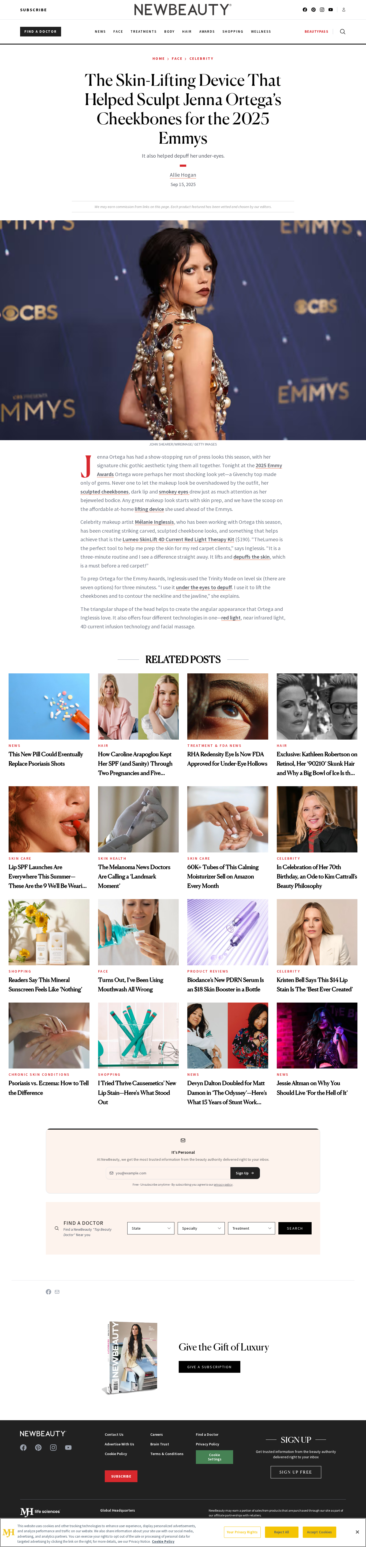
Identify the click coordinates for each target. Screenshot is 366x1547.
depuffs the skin (251, 556)
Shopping (20, 971)
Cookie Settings (214, 1457)
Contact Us (114, 1434)
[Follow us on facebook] (305, 10)
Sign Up (242, 1173)
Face (177, 58)
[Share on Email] (57, 1291)
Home (158, 58)
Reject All (281, 1532)
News (15, 745)
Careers (156, 1434)
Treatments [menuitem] (143, 31)
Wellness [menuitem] (261, 31)
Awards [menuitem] (207, 31)
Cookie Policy (116, 1453)
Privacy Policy (207, 1444)
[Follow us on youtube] (330, 10)
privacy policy (223, 1184)
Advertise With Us (119, 1444)
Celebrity (201, 58)
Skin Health (112, 858)
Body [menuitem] (169, 31)
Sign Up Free (296, 1472)
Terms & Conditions (167, 1453)
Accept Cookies (319, 1532)
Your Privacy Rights (242, 1532)
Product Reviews (208, 971)
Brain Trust (159, 1444)
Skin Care (20, 858)
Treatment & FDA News (214, 745)
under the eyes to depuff (204, 587)
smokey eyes (174, 491)
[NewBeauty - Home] (183, 9)
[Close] (357, 1532)
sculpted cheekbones (104, 491)
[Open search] (341, 31)
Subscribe (33, 9)
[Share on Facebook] (48, 1291)
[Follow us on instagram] (322, 10)
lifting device (149, 509)
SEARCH (295, 1228)
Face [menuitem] (118, 31)
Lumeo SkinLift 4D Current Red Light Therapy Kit (178, 539)
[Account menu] (344, 10)
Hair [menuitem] (187, 31)
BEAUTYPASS (316, 31)
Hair (103, 745)
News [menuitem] (100, 31)
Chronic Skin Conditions (39, 1074)
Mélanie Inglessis (154, 521)
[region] (183, 1532)
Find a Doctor (207, 1434)
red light (231, 617)
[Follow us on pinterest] (313, 10)
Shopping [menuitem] (233, 31)
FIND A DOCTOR (40, 31)
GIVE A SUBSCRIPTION (209, 1366)
